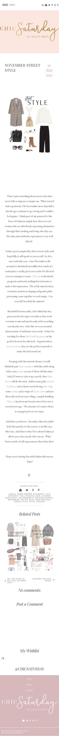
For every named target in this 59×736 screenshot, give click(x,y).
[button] (7, 5)
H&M (38, 496)
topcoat (40, 501)
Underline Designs (14, 733)
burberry (39, 494)
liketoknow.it (26, 498)
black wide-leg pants (35, 336)
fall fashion (27, 496)
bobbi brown (24, 494)
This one (36, 276)
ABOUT (29, 685)
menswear (14, 500)
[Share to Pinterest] (38, 490)
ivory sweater (13, 346)
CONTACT (30, 690)
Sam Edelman (43, 500)
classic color (39, 391)
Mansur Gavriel (44, 498)
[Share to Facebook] (33, 490)
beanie (20, 371)
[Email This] (21, 490)
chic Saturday (15, 731)
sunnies (14, 391)
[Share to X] (27, 490)
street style (21, 501)
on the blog (27, 500)
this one (47, 386)
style (32, 501)
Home (29, 679)
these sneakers (26, 366)
